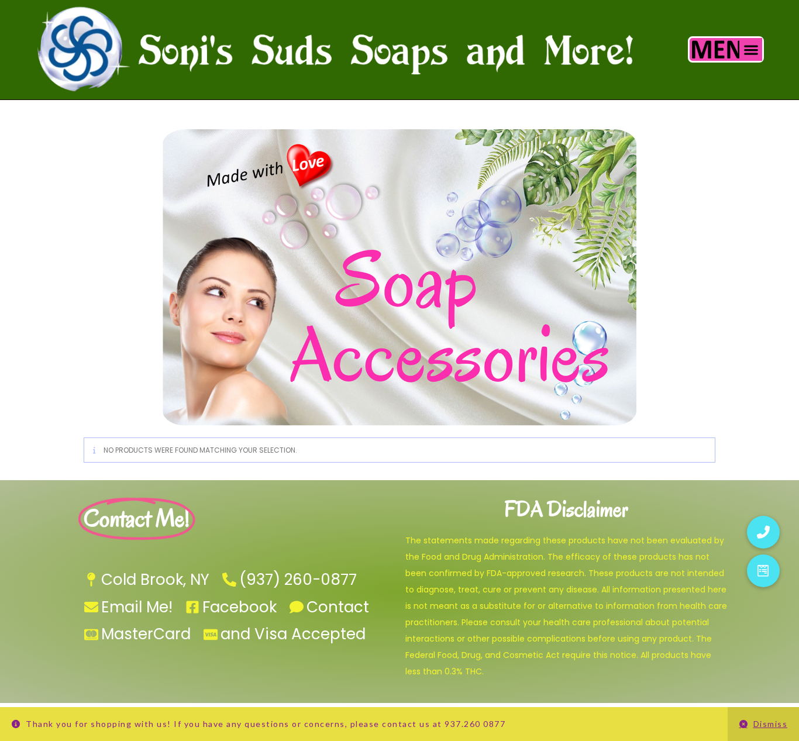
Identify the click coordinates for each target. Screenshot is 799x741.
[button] (750, 49)
